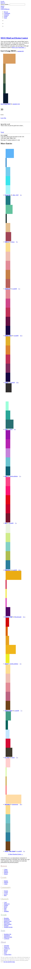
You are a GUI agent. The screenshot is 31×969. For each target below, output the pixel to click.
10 (21, 804)
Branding (6, 918)
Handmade (7, 919)
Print (5, 908)
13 (19, 570)
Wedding (6, 911)
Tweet (2, 132)
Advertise (6, 945)
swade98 (14, 288)
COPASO (6, 938)
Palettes (6, 871)
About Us (6, 947)
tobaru (12, 242)
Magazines (7, 922)
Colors (5, 869)
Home (5, 907)
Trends (6, 16)
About (3, 942)
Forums (6, 891)
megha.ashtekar (14, 476)
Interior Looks (7, 921)
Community (7, 13)
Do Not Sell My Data (9, 961)
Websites (6, 925)
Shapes (6, 874)
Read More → (22, 47)
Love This (3, 118)
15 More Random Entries (15, 854)
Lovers (6, 894)
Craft (5, 902)
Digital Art (7, 904)
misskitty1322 (21, 51)
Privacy (6, 950)
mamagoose (15, 804)
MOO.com (15, 47)
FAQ (5, 953)
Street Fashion (7, 924)
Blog (5, 895)
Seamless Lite (7, 934)
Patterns (6, 872)
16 (21, 335)
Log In (2, 1)
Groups (6, 892)
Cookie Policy (7, 954)
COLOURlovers (5, 9)
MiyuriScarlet (17, 617)
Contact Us (7, 948)
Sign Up (3, 3)
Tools (5, 17)
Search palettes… (5, 4)
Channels (6, 15)
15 (24, 617)
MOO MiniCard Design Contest (14, 38)
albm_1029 (15, 195)
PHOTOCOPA (8, 937)
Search (2, 6)
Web (5, 909)
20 (17, 382)
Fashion (6, 905)
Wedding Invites (8, 927)
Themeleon (7, 935)
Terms (5, 951)
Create (2, 7)
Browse (6, 12)
